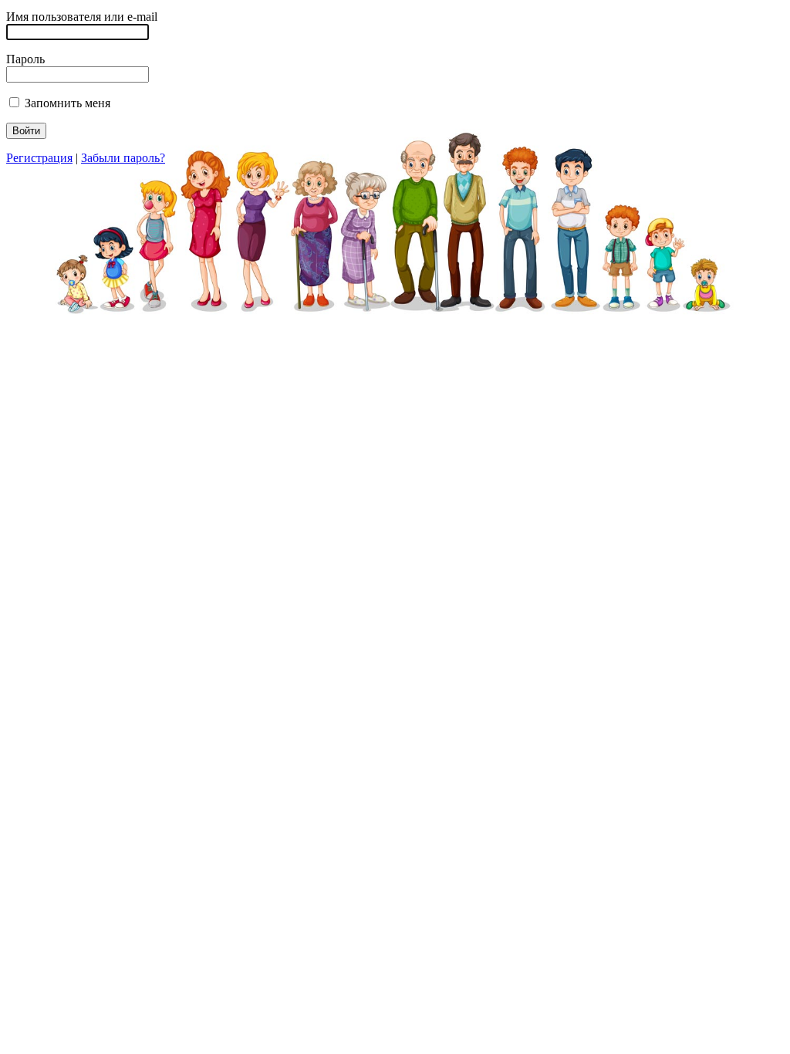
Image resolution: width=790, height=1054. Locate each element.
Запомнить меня (66, 103)
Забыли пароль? (123, 157)
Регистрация (39, 157)
